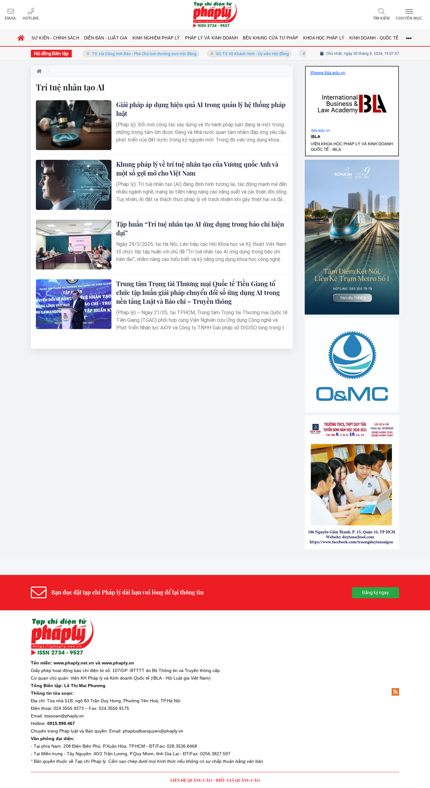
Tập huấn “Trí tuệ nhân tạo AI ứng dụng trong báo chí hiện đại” (200, 228)
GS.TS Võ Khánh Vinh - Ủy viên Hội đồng (239, 53)
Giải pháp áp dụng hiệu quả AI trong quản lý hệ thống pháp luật (201, 109)
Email (10, 18)
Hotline (31, 18)
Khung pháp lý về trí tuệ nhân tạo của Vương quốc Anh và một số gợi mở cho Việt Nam (197, 168)
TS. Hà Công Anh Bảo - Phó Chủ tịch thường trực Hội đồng (131, 53)
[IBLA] (352, 111)
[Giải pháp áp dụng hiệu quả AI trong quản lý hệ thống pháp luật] (73, 125)
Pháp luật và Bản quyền (83, 730)
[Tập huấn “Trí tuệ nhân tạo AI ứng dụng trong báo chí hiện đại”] (73, 244)
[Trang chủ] (21, 38)
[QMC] (352, 365)
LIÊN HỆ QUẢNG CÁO (191, 780)
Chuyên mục (409, 18)
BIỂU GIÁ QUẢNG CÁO (238, 780)
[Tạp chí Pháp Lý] (215, 15)
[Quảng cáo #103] (352, 237)
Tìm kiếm (381, 18)
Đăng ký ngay (375, 592)
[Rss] (395, 692)
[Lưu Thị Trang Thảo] (352, 482)
